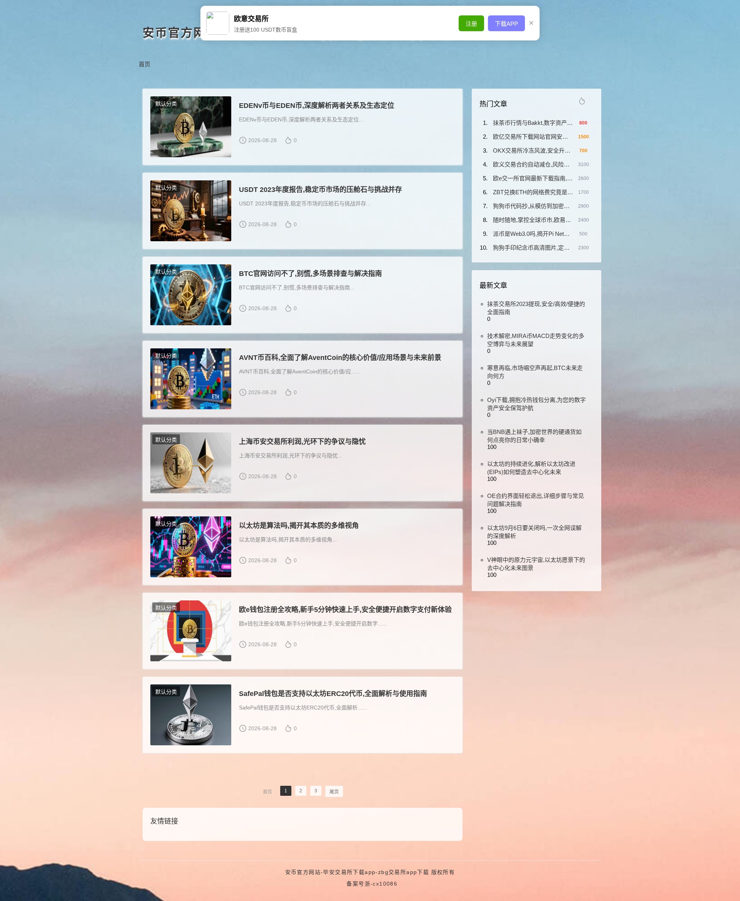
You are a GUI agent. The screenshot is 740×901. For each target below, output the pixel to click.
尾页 (334, 792)
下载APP (506, 23)
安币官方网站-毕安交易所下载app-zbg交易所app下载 (357, 872)
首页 (144, 64)
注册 (471, 23)
